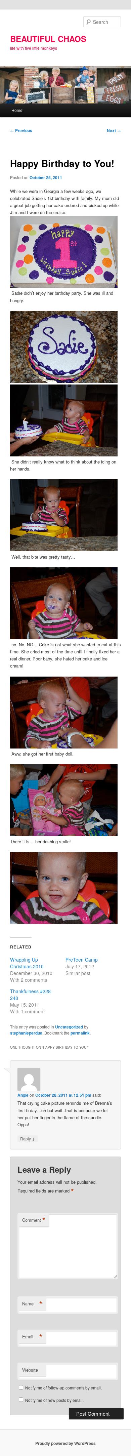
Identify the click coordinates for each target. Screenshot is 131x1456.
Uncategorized (69, 1027)
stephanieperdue (26, 1033)
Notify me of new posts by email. (54, 1400)
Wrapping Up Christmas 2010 (27, 963)
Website (30, 1370)
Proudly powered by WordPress (65, 1443)
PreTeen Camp (82, 959)
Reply (27, 1138)
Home (17, 110)
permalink (80, 1033)
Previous (21, 130)
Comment (33, 1220)
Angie (23, 1095)
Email (32, 1336)
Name (32, 1303)
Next (114, 130)
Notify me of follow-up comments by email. (63, 1387)
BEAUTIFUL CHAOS (48, 38)
